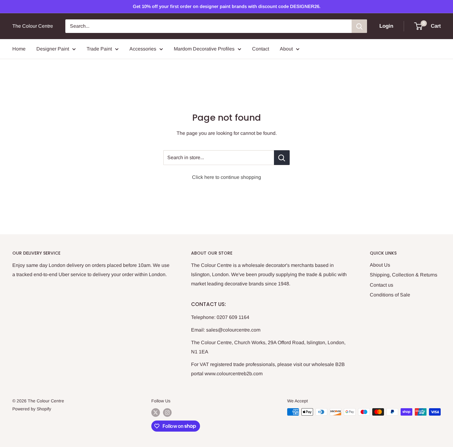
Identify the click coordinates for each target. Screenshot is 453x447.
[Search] (359, 26)
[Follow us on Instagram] (167, 412)
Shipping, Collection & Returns (403, 274)
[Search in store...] (282, 157)
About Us (380, 265)
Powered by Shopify (31, 408)
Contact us (381, 285)
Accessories (142, 48)
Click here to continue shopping (226, 177)
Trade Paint (99, 48)
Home (19, 48)
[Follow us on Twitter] (155, 412)
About (286, 48)
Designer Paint (52, 48)
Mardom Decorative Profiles (204, 48)
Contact (260, 48)
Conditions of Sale (390, 294)
